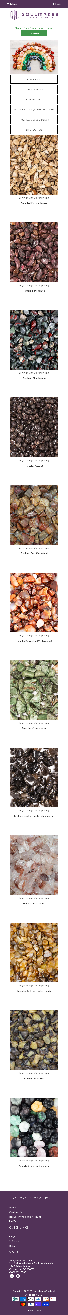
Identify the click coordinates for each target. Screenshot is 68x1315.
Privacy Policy (34, 1310)
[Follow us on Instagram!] (18, 1277)
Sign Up (33, 197)
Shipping (14, 1241)
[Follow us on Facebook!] (12, 1277)
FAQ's (12, 1221)
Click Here (34, 33)
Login (58, 4)
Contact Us (15, 1212)
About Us (14, 1207)
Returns (13, 1245)
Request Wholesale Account (25, 1216)
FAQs (12, 1236)
